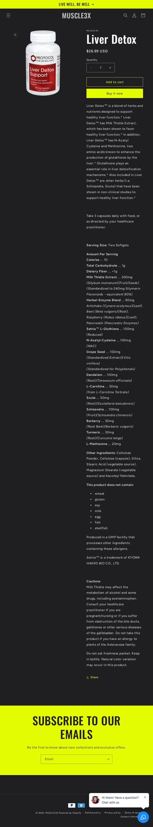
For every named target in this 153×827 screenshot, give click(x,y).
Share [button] (94, 677)
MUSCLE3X (51, 813)
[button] (8, 15)
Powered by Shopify (70, 813)
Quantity (91, 59)
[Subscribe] (107, 759)
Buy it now (115, 93)
